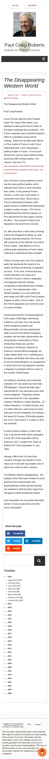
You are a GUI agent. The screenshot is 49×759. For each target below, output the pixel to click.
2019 (10, 626)
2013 (10, 648)
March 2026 (12, 595)
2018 (10, 630)
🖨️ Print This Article (11, 98)
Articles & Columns (35, 95)
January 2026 (13, 600)
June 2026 (12, 586)
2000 (10, 690)
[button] (15, 533)
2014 (10, 645)
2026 (10, 577)
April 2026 (12, 592)
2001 (10, 686)
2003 (10, 678)
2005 (10, 671)
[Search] (39, 561)
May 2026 (12, 589)
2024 (10, 607)
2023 (10, 611)
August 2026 (13, 580)
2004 (10, 675)
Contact (38, 724)
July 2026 (11, 583)
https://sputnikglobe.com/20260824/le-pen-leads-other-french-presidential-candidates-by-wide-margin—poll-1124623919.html (24, 169)
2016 (10, 637)
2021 (10, 619)
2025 (10, 604)
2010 (10, 660)
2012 (10, 652)
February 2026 (13, 598)
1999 (10, 693)
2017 (10, 634)
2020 (10, 622)
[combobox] (19, 561)
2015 (10, 641)
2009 (10, 663)
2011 (9, 656)
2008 (10, 667)
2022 (10, 615)
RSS (29, 724)
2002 (10, 682)
